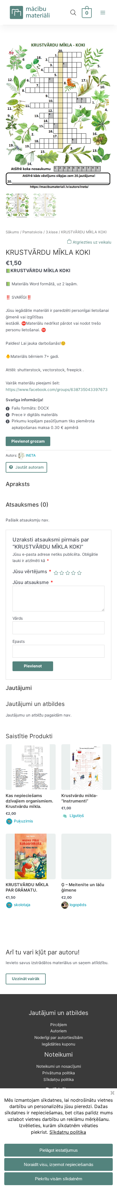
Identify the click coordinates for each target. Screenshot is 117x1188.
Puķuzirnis (23, 821)
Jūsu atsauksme (32, 582)
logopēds (78, 904)
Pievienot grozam (28, 441)
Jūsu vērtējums (31, 571)
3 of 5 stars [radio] (67, 573)
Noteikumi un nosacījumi (58, 1066)
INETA (31, 455)
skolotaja (22, 904)
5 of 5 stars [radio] (79, 573)
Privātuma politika (58, 1073)
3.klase (52, 232)
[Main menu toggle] (102, 12)
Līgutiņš (77, 815)
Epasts (18, 641)
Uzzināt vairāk (25, 978)
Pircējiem (58, 1024)
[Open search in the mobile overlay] (73, 12)
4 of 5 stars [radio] (73, 573)
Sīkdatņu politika (58, 1079)
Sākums (12, 232)
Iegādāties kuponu (58, 1044)
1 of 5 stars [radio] (56, 573)
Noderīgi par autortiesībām (58, 1037)
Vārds (17, 618)
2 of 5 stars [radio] (61, 573)
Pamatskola (32, 232)
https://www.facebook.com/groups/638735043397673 (57, 389)
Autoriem (58, 1031)
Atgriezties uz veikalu (91, 242)
